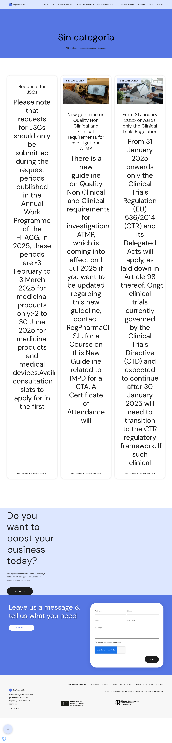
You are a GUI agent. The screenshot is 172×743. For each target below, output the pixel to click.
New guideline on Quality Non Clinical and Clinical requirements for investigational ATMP (86, 131)
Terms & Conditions (144, 684)
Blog (151, 5)
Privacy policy (126, 684)
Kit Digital (128, 691)
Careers (141, 5)
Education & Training (126, 5)
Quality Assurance (105, 5)
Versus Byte (158, 691)
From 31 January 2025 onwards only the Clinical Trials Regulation (139, 123)
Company (45, 5)
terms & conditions (114, 643)
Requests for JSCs (32, 89)
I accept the (109, 643)
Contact (159, 5)
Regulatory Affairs (61, 5)
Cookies (159, 684)
